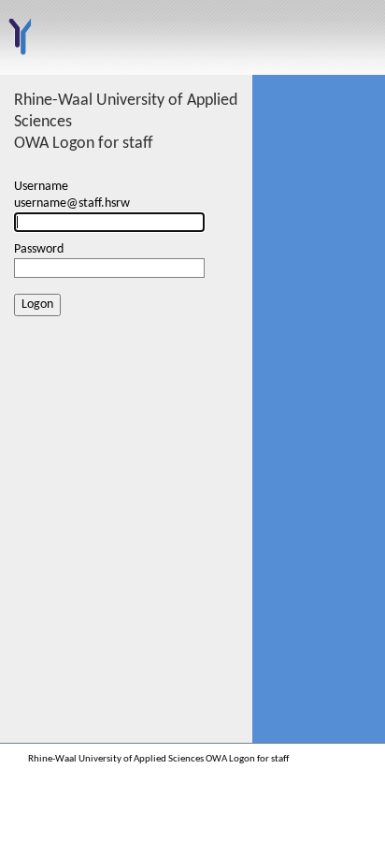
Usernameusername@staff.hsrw (72, 195)
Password (39, 249)
